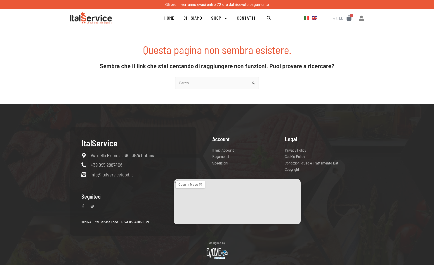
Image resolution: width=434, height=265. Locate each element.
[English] (315, 18)
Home (169, 18)
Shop (216, 18)
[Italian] (307, 18)
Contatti (246, 18)
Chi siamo (193, 18)
